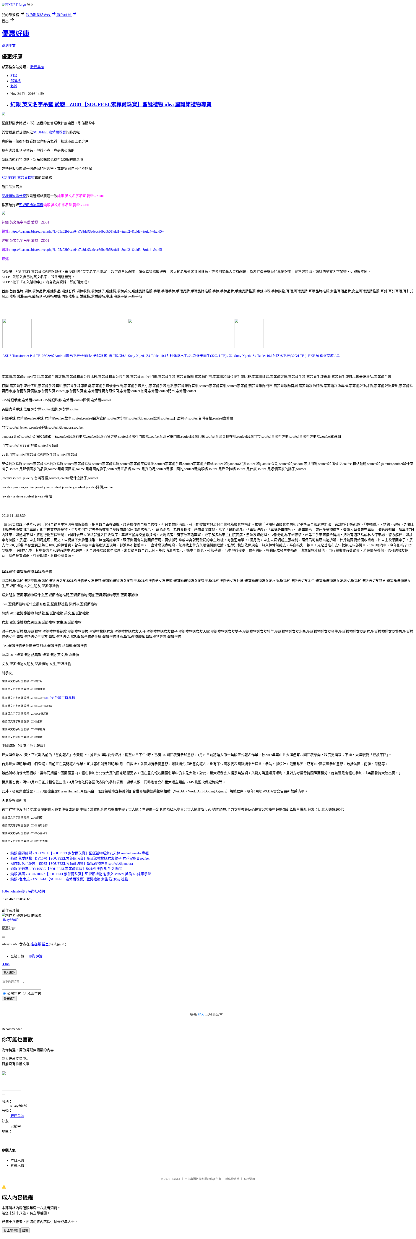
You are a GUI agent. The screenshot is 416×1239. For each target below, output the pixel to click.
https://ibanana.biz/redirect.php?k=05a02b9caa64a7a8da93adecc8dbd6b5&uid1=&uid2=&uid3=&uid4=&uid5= (87, 231)
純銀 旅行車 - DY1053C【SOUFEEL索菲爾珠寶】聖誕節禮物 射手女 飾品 (66, 869)
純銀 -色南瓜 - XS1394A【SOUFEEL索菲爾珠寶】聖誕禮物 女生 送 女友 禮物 (69, 879)
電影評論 (35, 956)
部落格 (15, 81)
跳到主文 (9, 45)
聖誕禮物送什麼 (14, 196)
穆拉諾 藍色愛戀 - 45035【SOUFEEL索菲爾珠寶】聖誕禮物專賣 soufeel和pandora (71, 863)
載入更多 (9, 972)
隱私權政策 (232, 1179)
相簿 (13, 76)
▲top (6, 964)
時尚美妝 (37, 67)
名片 (13, 86)
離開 (25, 1230)
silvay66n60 (10, 920)
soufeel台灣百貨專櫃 (60, 698)
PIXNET (175, 1179)
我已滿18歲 (10, 1230)
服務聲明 (249, 1179)
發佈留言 (9, 998)
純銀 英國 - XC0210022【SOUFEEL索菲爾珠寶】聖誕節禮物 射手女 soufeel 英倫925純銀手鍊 (80, 874)
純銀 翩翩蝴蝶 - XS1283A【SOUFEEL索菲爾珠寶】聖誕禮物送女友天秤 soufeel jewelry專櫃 (79, 853)
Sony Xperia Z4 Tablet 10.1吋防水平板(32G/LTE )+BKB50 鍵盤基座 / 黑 (287, 356)
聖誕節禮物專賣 (31, 205)
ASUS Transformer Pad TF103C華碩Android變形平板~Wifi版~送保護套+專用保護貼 (64, 356)
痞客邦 (36, 944)
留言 (45, 944)
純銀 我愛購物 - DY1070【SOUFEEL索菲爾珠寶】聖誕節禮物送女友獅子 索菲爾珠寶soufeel (80, 858)
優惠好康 (15, 33)
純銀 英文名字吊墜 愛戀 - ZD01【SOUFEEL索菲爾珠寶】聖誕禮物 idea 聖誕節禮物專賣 (110, 104)
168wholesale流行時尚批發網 (23, 891)
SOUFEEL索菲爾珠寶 (49, 132)
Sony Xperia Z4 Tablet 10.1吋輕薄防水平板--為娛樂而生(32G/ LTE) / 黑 (180, 356)
